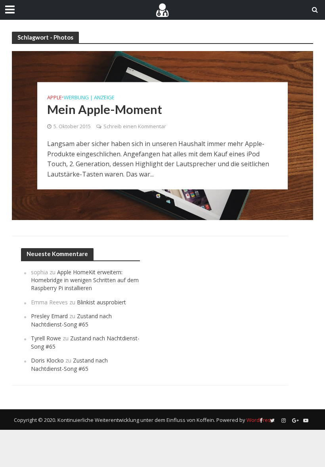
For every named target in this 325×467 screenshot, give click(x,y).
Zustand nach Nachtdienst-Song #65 (71, 320)
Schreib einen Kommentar (134, 126)
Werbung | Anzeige (89, 97)
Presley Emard (49, 316)
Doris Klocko (47, 360)
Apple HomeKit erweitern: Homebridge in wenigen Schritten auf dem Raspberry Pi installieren (85, 280)
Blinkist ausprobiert (101, 302)
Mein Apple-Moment (104, 109)
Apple (54, 97)
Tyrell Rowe (46, 338)
